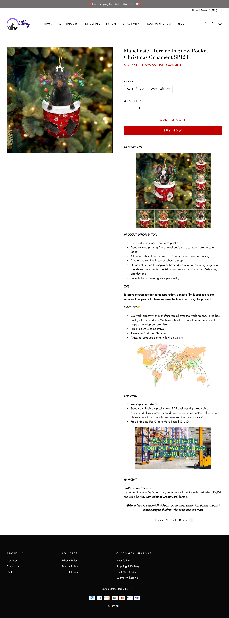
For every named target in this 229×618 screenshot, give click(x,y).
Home (48, 23)
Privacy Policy (69, 560)
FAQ (9, 572)
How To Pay (123, 560)
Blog (181, 23)
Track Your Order (158, 23)
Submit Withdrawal (127, 578)
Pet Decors (92, 23)
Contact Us (13, 566)
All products (68, 23)
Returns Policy (70, 566)
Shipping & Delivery (127, 566)
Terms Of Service (71, 572)
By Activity (131, 23)
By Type (111, 23)
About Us (12, 560)
